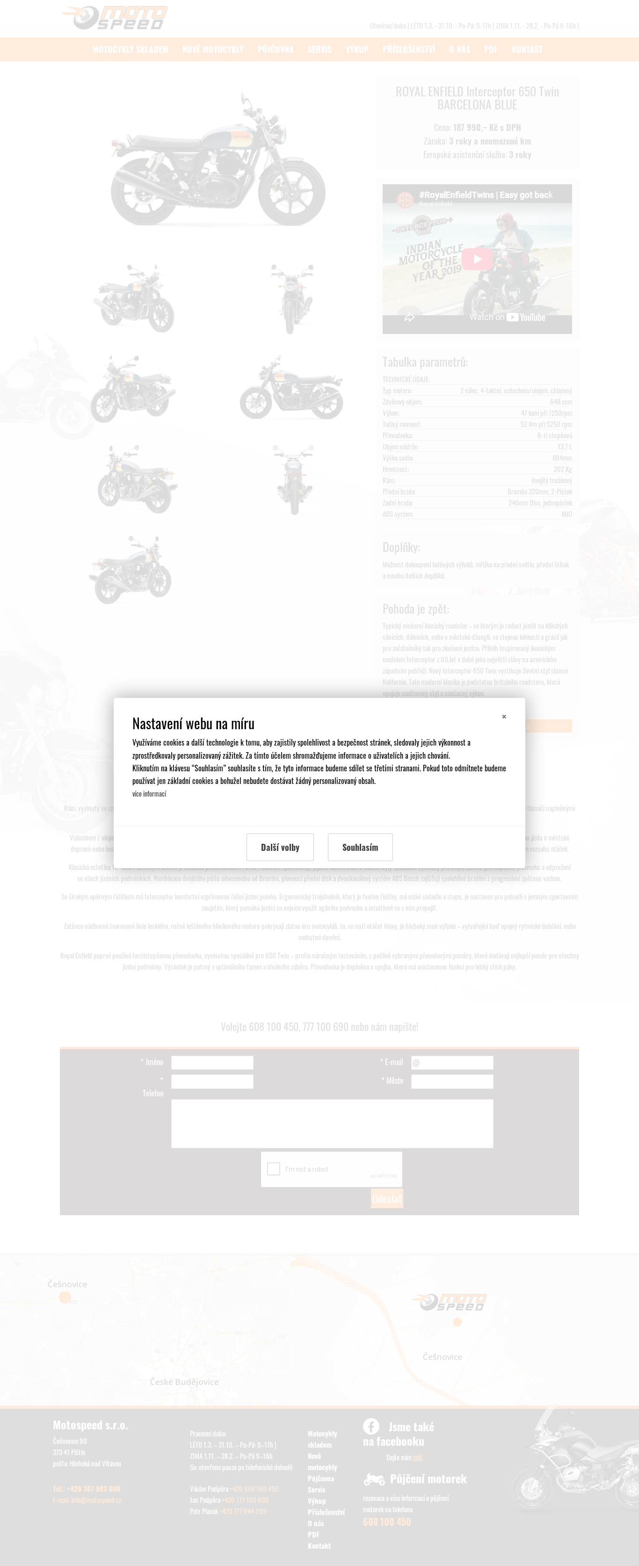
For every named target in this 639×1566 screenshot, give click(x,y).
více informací (149, 793)
